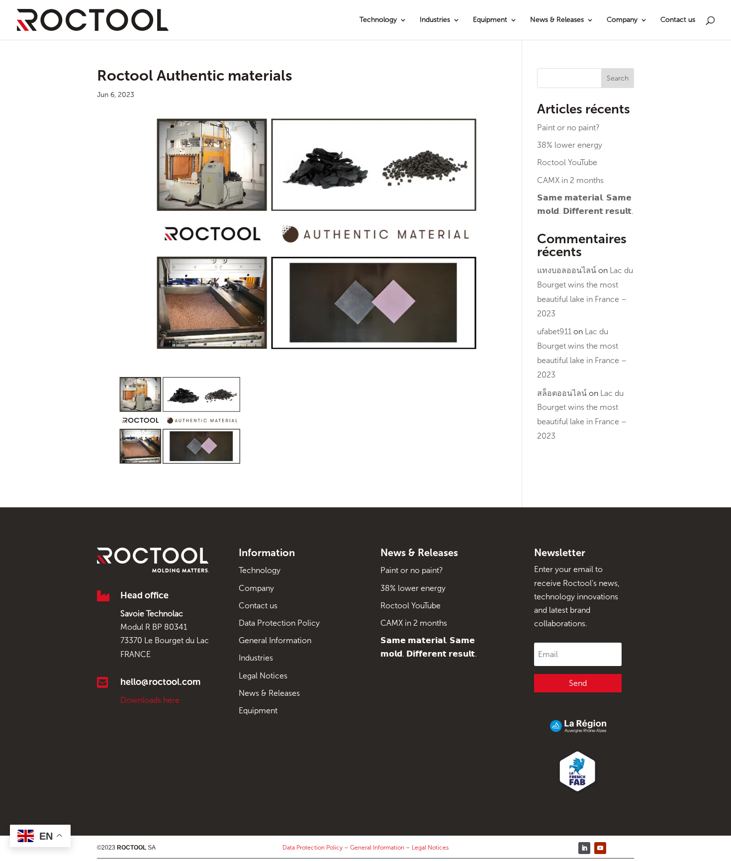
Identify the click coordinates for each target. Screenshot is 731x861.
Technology (378, 20)
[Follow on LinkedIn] (584, 848)
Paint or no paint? (568, 127)
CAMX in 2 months (570, 180)
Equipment (490, 20)
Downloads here (150, 700)
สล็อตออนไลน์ (562, 393)
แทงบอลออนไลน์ (566, 270)
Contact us (677, 20)
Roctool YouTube (567, 162)
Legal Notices (263, 675)
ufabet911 (554, 331)
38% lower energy (569, 145)
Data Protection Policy (279, 623)
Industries (435, 20)
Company (622, 20)
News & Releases (557, 20)
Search (618, 78)
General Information (275, 640)
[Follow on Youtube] (600, 848)
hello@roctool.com (160, 681)
